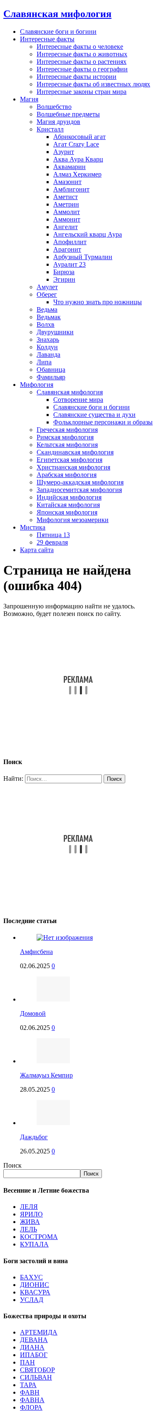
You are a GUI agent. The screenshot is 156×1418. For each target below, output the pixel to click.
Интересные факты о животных (82, 54)
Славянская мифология (70, 392)
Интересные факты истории (76, 76)
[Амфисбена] (65, 937)
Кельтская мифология (67, 444)
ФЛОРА (31, 1407)
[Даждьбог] (53, 1122)
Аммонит (66, 219)
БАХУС (31, 1277)
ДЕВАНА (34, 1339)
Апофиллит (70, 241)
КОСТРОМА (39, 1236)
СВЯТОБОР (37, 1369)
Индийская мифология (69, 497)
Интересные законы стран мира (81, 91)
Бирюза (63, 271)
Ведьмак (49, 316)
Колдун (47, 347)
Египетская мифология (69, 459)
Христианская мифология (73, 467)
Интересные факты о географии (82, 69)
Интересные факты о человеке (80, 46)
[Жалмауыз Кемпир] (53, 1061)
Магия (29, 99)
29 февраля (52, 542)
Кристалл (50, 129)
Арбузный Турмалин (82, 256)
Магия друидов (58, 121)
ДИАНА (32, 1347)
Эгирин (64, 279)
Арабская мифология (67, 474)
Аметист (65, 196)
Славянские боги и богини (58, 31)
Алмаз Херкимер (77, 174)
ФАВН (30, 1392)
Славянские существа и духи (94, 414)
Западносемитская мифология (79, 489)
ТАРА (28, 1384)
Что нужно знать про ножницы (97, 301)
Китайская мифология (68, 504)
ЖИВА (30, 1221)
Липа (44, 362)
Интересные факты (47, 39)
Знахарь (48, 339)
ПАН (27, 1362)
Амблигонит (71, 189)
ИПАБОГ (33, 1354)
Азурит (63, 151)
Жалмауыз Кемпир (46, 1075)
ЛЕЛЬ (28, 1229)
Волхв (45, 324)
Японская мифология (67, 512)
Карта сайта (37, 549)
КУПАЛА (34, 1244)
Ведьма (47, 309)
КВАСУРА (35, 1292)
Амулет (47, 286)
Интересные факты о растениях (81, 61)
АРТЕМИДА (38, 1332)
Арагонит (67, 249)
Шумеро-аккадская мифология (80, 482)
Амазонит (67, 181)
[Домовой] (53, 999)
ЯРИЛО (31, 1214)
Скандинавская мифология (75, 452)
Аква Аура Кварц (78, 159)
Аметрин (66, 204)
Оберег (47, 294)
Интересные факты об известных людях (93, 84)
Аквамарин (69, 166)
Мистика (32, 527)
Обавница (51, 369)
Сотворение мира (78, 399)
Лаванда (48, 354)
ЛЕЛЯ (29, 1206)
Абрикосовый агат (79, 136)
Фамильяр (51, 377)
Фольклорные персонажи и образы (103, 422)
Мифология (36, 384)
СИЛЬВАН (36, 1377)
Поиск (12, 1165)
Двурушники (55, 332)
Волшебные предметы (68, 114)
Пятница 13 (53, 534)
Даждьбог (34, 1136)
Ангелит (65, 226)
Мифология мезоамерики (73, 519)
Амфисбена (36, 951)
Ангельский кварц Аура (87, 234)
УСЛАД (31, 1299)
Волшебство (54, 106)
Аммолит (66, 211)
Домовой (33, 1013)
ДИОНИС (34, 1284)
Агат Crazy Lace (76, 144)
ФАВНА (32, 1399)
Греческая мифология (67, 429)
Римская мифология (65, 437)
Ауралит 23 (69, 264)
